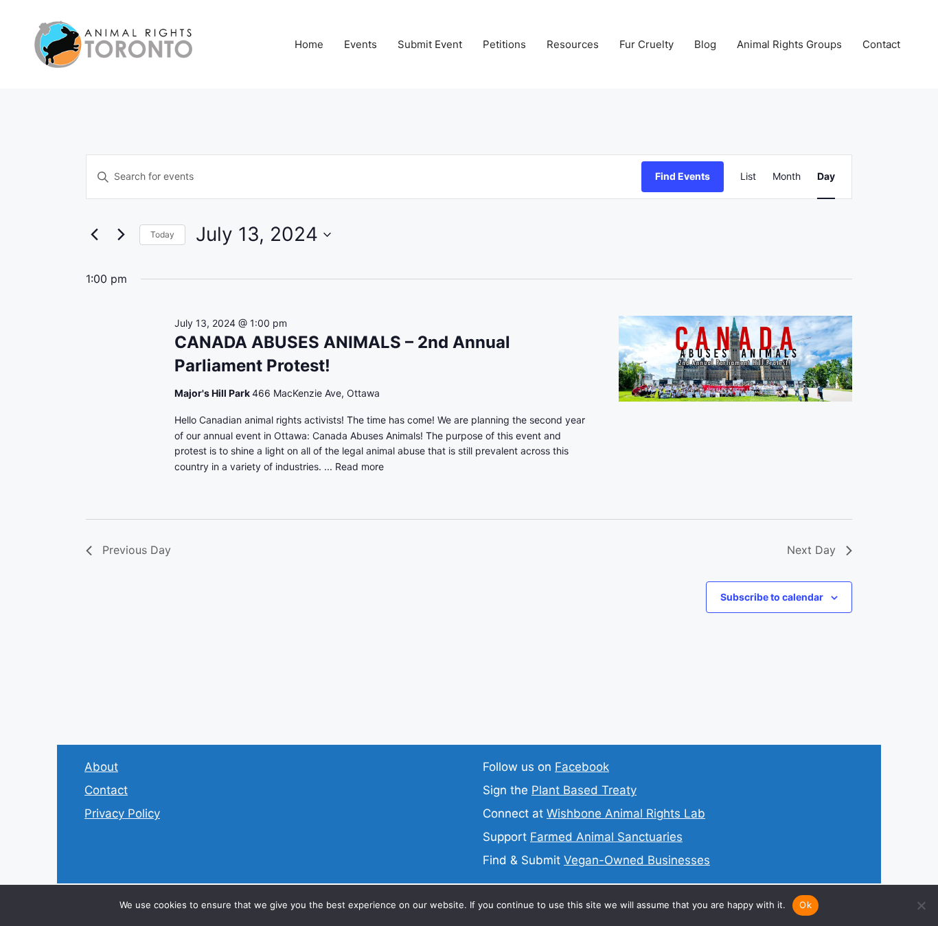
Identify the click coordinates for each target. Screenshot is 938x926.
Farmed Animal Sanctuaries (606, 837)
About (101, 767)
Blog (705, 44)
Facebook (582, 767)
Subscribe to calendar (771, 597)
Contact (881, 44)
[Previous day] (94, 235)
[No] (921, 905)
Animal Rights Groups (789, 44)
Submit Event (430, 44)
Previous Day (136, 550)
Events (360, 44)
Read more (359, 466)
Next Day (811, 550)
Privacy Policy (122, 813)
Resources (573, 44)
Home (309, 44)
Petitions (504, 44)
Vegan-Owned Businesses (637, 860)
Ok (805, 904)
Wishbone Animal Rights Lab (626, 813)
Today (162, 234)
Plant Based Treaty (584, 790)
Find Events (682, 176)
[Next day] (121, 235)
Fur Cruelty (646, 44)
